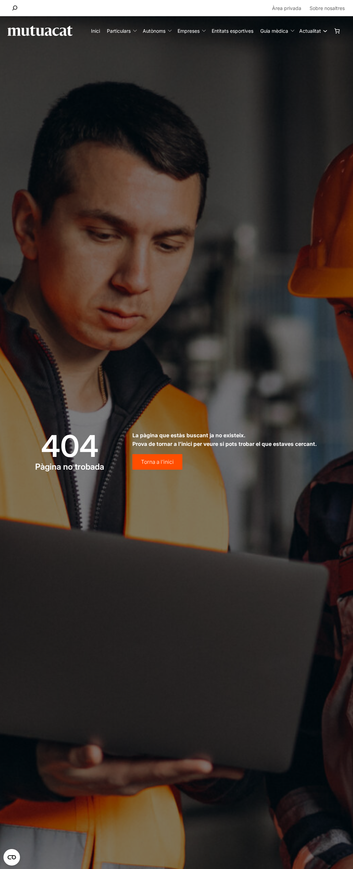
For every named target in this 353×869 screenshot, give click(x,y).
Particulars (119, 31)
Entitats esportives (232, 31)
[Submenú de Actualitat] (323, 30)
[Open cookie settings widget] (11, 857)
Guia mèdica (274, 31)
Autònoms (154, 31)
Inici (95, 31)
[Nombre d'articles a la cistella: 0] (337, 31)
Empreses (189, 31)
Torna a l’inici (157, 462)
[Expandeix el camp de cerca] (15, 8)
